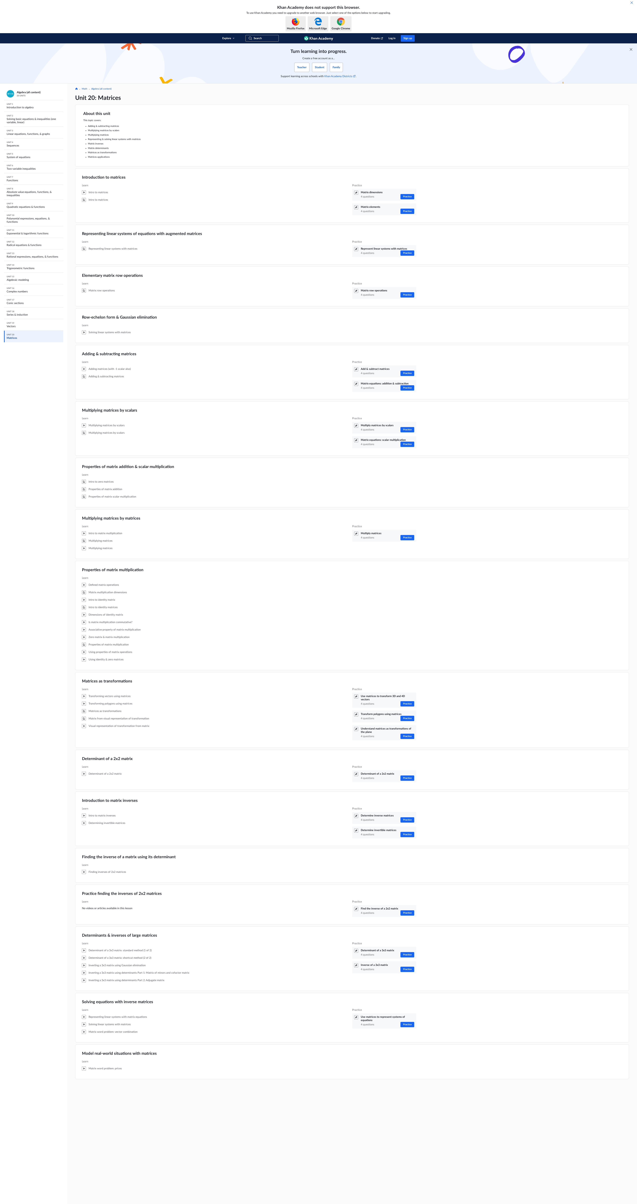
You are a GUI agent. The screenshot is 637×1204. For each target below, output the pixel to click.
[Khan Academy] (318, 38)
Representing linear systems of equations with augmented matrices (142, 234)
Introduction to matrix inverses (110, 801)
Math (84, 89)
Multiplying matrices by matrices (111, 518)
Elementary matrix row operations (112, 276)
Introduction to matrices (104, 177)
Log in (392, 38)
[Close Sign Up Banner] (631, 49)
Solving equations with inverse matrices (117, 1002)
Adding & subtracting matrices (109, 354)
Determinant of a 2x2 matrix (107, 759)
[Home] (76, 89)
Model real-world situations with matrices (119, 1054)
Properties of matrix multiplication (112, 570)
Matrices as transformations (107, 681)
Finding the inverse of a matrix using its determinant (129, 857)
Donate (375, 38)
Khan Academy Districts (338, 76)
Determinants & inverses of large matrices (119, 935)
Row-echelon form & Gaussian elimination (119, 317)
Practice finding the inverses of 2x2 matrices (122, 894)
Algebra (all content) (101, 89)
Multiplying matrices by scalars (109, 410)
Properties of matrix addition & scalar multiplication (128, 467)
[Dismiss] (631, 2)
